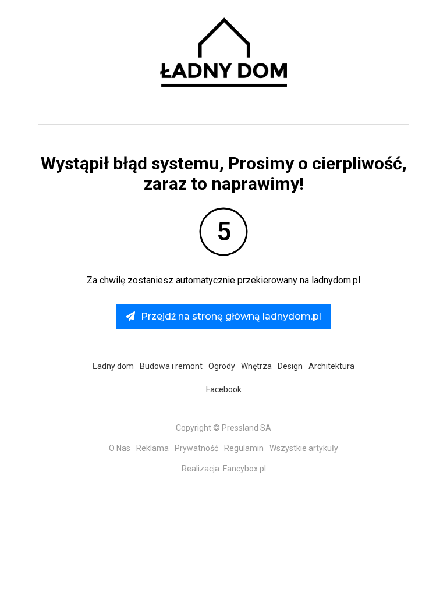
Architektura (331, 366)
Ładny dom (113, 366)
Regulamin (244, 448)
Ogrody (221, 366)
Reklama (152, 448)
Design (290, 366)
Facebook (224, 389)
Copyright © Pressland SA (223, 427)
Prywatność (196, 448)
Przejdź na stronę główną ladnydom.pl (231, 316)
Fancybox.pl (244, 468)
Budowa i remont (171, 366)
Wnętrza (256, 366)
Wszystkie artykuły (303, 448)
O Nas (119, 448)
